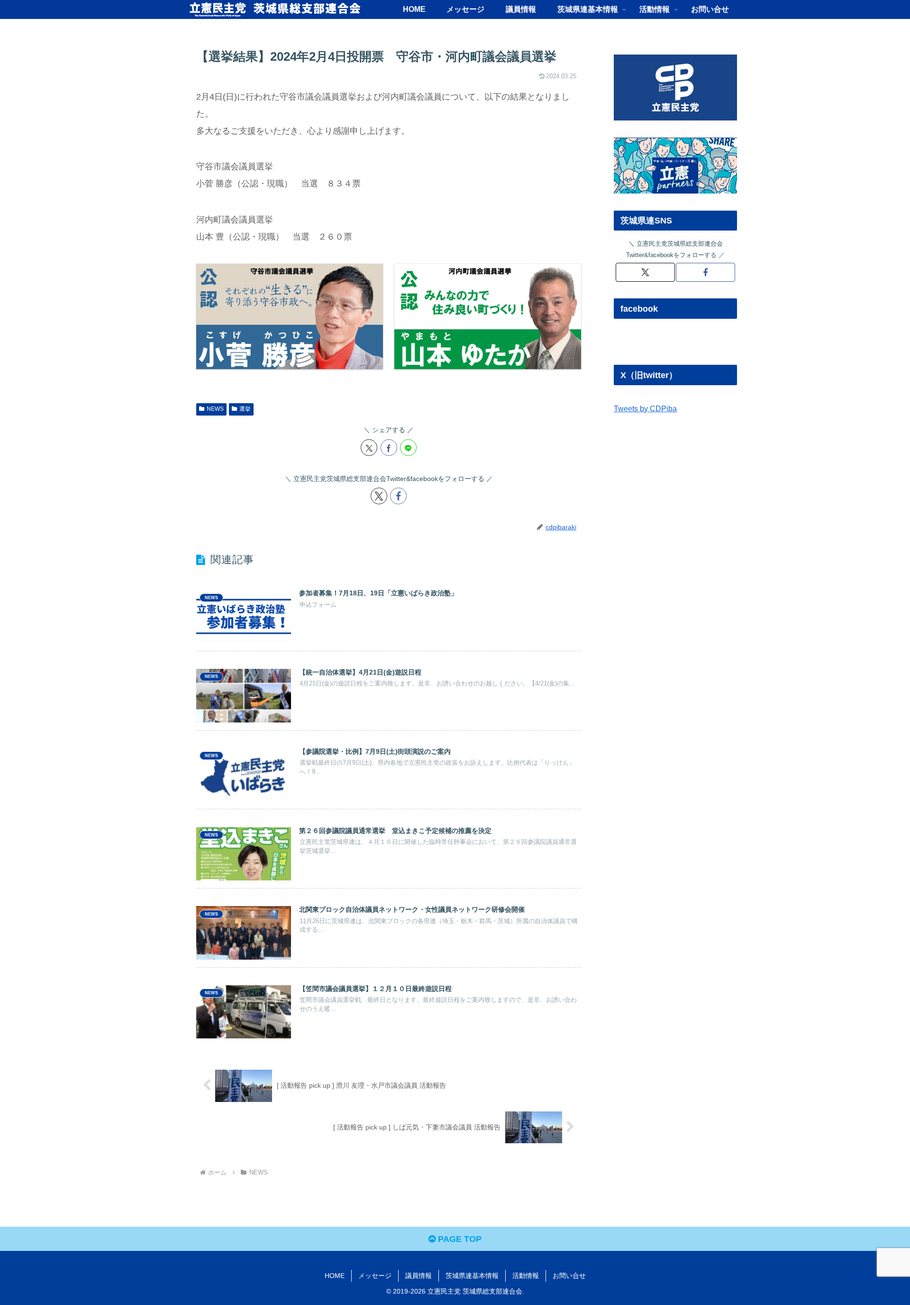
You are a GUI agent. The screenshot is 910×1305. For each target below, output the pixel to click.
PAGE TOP (459, 1239)
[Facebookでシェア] (389, 447)
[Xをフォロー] (379, 496)
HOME (335, 1275)
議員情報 (418, 1275)
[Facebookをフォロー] (398, 496)
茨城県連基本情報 (472, 1275)
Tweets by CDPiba (645, 408)
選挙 (245, 409)
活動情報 (525, 1275)
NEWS (215, 409)
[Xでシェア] (369, 447)
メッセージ (374, 1275)
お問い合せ (569, 1275)
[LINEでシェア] (408, 447)
